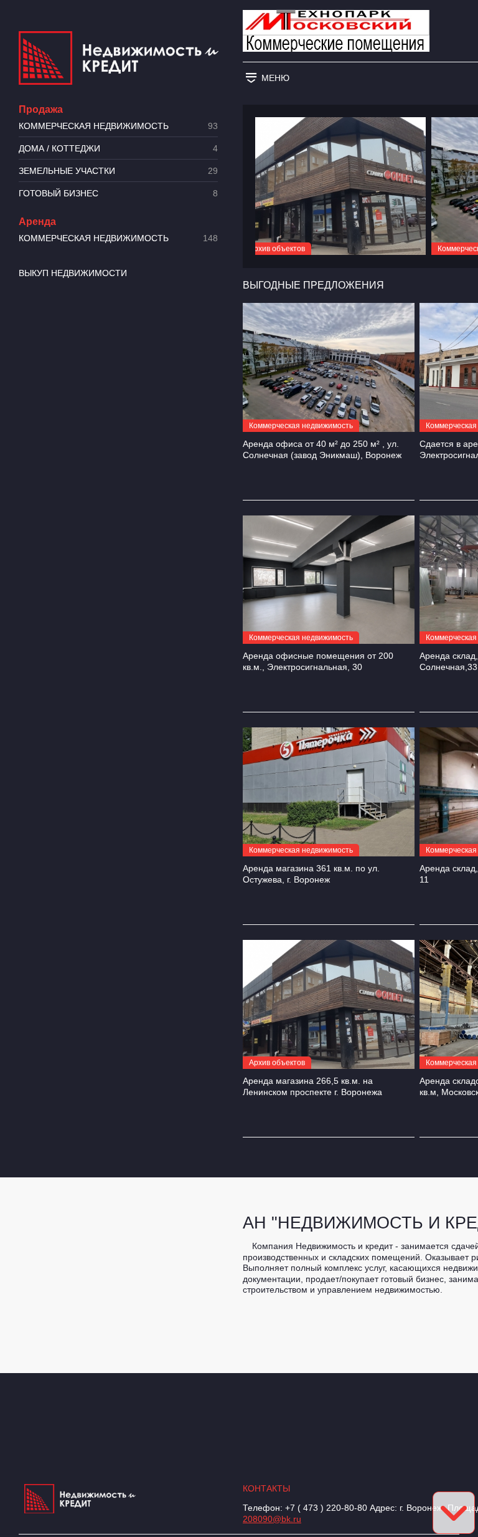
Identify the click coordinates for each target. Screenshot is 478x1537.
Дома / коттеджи (118, 148)
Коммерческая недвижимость (118, 126)
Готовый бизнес (118, 193)
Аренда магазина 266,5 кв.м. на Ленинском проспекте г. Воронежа (312, 1086)
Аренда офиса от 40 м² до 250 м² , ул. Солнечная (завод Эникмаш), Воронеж (322, 449)
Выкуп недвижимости (73, 273)
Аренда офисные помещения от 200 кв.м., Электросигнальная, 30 (318, 661)
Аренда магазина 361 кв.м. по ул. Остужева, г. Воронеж (311, 873)
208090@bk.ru (272, 1519)
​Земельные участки (118, 171)
